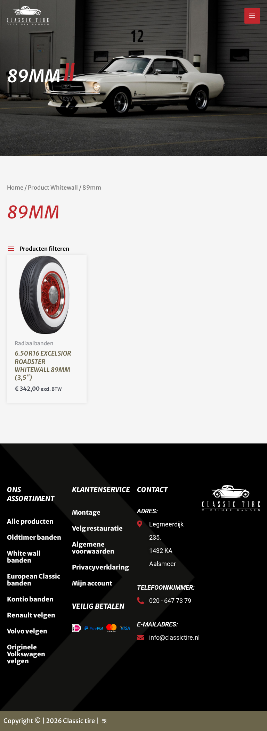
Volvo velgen (27, 631)
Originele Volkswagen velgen (26, 654)
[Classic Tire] (28, 15)
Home (15, 187)
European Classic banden (33, 579)
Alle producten (30, 521)
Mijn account (92, 583)
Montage (86, 512)
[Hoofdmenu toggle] (252, 16)
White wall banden (24, 556)
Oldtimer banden (34, 537)
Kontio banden (30, 599)
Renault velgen (31, 615)
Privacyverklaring (100, 567)
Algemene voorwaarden (93, 547)
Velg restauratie (97, 528)
